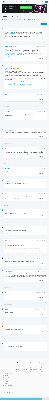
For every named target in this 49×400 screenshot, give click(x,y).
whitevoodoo (8, 130)
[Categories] (14, 2)
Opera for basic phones (8, 385)
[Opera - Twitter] (5, 392)
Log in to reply (44, 23)
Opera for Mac (6, 369)
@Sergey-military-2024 (10, 32)
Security (32, 365)
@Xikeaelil (10, 271)
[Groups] (24, 2)
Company (41, 362)
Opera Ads (17, 371)
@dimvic (7, 346)
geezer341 (7, 29)
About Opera (41, 365)
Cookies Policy (33, 369)
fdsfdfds (7, 326)
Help (24, 362)
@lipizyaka (7, 68)
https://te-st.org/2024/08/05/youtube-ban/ (15, 54)
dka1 (6, 228)
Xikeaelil (7, 258)
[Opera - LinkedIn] (10, 392)
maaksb (7, 94)
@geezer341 (18, 46)
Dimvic (6, 193)
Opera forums (25, 369)
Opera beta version (7, 373)
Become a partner (42, 373)
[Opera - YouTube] (7, 392)
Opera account (18, 367)
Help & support (26, 365)
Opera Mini (5, 381)
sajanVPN (7, 344)
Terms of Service (33, 373)
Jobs (40, 369)
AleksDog (7, 292)
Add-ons (16, 365)
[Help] (28, 2)
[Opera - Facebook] (3, 392)
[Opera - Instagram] (12, 392)
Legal (31, 362)
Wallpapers (17, 369)
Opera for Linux (6, 371)
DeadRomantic (8, 148)
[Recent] (17, 2)
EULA (31, 371)
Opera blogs (25, 367)
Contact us (41, 374)
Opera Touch (6, 383)
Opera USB (5, 375)
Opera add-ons (6, 19)
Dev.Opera (25, 371)
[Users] (21, 2)
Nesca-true (7, 168)
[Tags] (19, 2)
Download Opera (26, 7)
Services (17, 362)
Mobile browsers (6, 377)
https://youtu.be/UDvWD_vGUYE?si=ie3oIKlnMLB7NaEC (17, 56)
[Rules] (26, 2)
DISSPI (6, 309)
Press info (41, 367)
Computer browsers (7, 365)
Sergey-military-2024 (9, 46)
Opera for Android (7, 379)
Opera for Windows (7, 368)
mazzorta (7, 210)
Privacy (32, 367)
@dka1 (10, 240)
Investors (41, 371)
